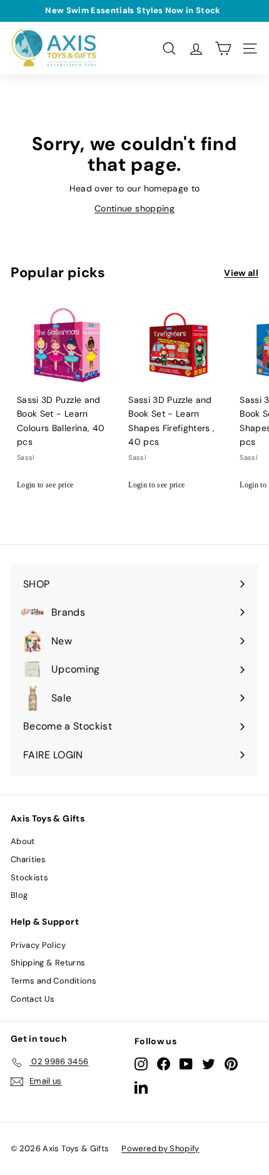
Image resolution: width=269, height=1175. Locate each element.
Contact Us (33, 999)
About (23, 841)
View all (241, 272)
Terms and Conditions (53, 980)
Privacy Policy (38, 945)
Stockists (29, 877)
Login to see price (45, 485)
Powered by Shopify (160, 1148)
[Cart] (223, 48)
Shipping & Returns (48, 962)
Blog (19, 895)
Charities (28, 859)
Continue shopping (134, 208)
